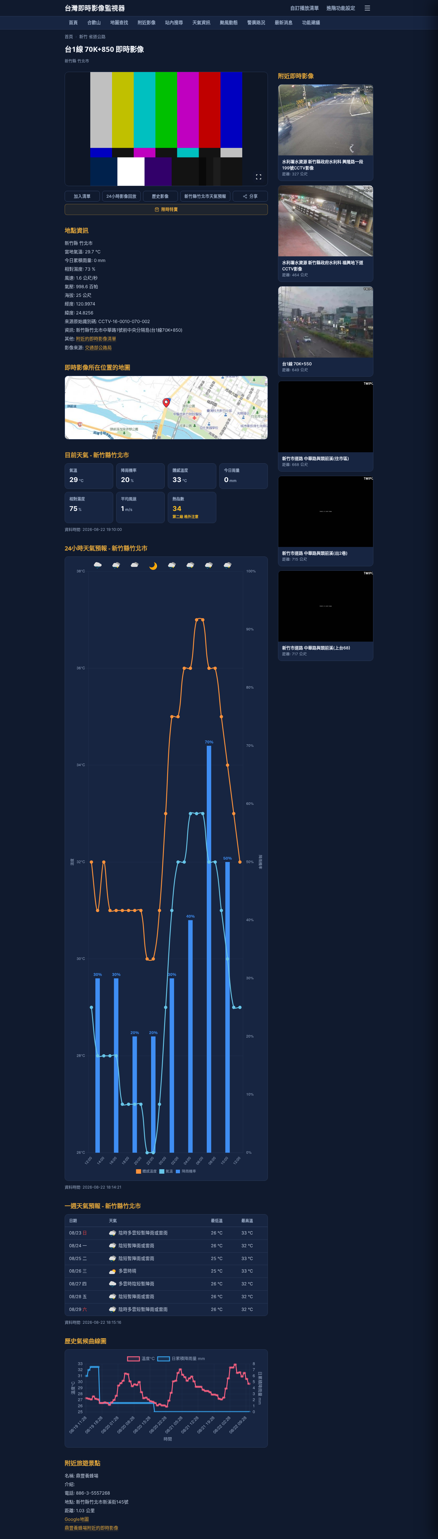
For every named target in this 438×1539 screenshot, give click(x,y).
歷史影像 (160, 196)
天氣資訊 (201, 22)
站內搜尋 (174, 22)
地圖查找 (119, 22)
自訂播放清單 (304, 8)
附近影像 (147, 22)
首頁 (73, 22)
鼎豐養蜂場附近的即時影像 (91, 1528)
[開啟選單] (367, 8)
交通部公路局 (98, 347)
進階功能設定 (341, 8)
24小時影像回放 (121, 196)
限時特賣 (169, 209)
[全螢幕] (259, 177)
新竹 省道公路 (92, 36)
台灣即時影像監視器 (95, 8)
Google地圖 (77, 1519)
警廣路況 (256, 22)
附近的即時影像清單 (96, 339)
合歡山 (94, 22)
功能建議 (311, 22)
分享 (253, 196)
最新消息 (284, 22)
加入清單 (82, 196)
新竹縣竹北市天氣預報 (205, 196)
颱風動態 (229, 22)
